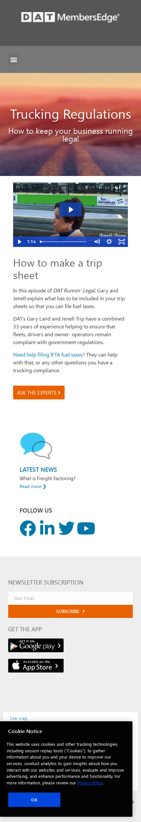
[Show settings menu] (109, 241)
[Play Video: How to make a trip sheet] (70, 209)
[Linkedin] (47, 528)
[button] (13, 59)
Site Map (19, 718)
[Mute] (97, 241)
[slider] (64, 241)
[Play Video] (19, 241)
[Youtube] (86, 528)
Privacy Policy (89, 782)
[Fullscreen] (121, 241)
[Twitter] (66, 528)
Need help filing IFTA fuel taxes (48, 354)
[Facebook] (28, 528)
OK (34, 799)
